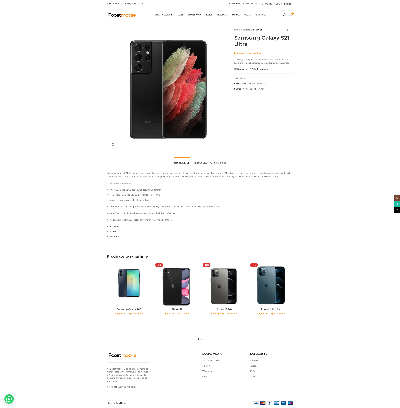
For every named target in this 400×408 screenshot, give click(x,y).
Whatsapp (207, 371)
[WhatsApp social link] (258, 89)
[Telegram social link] (262, 89)
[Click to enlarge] (113, 145)
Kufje (252, 371)
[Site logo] (122, 14)
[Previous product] (285, 29)
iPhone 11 (176, 309)
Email (204, 376)
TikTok (113, 231)
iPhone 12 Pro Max (271, 309)
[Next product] (291, 29)
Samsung (257, 29)
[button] (9, 399)
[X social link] (247, 89)
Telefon (206, 365)
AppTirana (121, 403)
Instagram (115, 226)
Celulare (247, 29)
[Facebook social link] (243, 89)
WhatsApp (115, 236)
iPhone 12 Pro (224, 309)
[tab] (182, 162)
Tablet (253, 376)
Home (237, 29)
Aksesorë (255, 365)
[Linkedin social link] (255, 89)
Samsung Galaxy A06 (129, 309)
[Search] (284, 15)
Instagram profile (210, 360)
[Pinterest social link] (251, 89)
